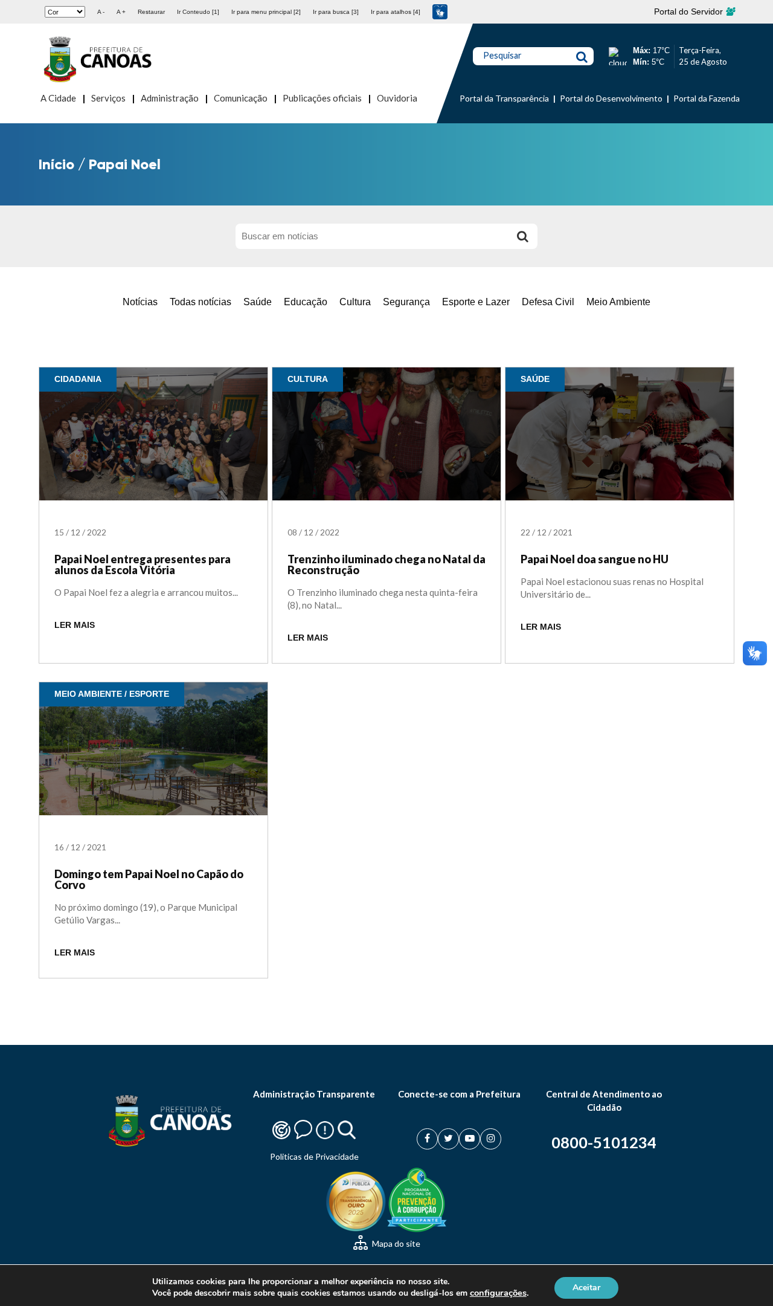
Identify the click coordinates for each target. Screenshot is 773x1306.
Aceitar (586, 1287)
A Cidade (58, 97)
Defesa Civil (548, 302)
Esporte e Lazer (476, 302)
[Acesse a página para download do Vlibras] (439, 11)
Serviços (108, 97)
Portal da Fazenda (706, 98)
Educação (305, 302)
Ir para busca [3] (336, 11)
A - (100, 11)
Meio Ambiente (618, 302)
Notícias (140, 302)
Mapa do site (395, 1243)
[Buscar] (522, 236)
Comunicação (241, 97)
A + (121, 11)
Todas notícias (200, 302)
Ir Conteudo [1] (198, 11)
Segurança (406, 302)
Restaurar (151, 11)
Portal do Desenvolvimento (611, 98)
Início (56, 164)
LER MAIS (74, 625)
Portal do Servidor (689, 11)
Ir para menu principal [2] (266, 11)
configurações (498, 1292)
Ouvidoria (397, 97)
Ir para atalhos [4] (395, 11)
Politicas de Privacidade (314, 1156)
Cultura (355, 302)
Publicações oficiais (322, 97)
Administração (170, 97)
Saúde (257, 302)
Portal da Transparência (504, 98)
